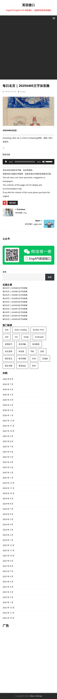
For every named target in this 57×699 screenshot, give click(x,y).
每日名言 (12, 203)
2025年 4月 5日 (10, 91)
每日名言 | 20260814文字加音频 (15, 319)
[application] (28, 161)
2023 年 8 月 (8, 566)
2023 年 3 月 (8, 592)
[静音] (43, 161)
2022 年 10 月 (8, 618)
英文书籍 (8, 365)
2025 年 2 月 (8, 472)
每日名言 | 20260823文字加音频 (15, 288)
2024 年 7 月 (8, 509)
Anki (6, 329)
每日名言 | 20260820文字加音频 (15, 298)
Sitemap (39, 696)
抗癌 (42, 351)
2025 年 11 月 (8, 425)
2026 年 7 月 (8, 384)
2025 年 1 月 (8, 477)
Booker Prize (38, 329)
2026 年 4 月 (8, 400)
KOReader (39, 337)
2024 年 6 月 (8, 514)
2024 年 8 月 (8, 503)
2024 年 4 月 (8, 524)
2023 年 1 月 (8, 602)
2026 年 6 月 (8, 389)
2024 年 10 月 (8, 493)
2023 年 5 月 (8, 581)
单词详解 (22, 344)
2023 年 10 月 (8, 555)
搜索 (4, 272)
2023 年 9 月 (8, 561)
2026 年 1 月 (8, 415)
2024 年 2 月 (8, 535)
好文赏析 (8, 351)
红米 (34, 358)
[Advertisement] (28, 51)
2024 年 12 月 (8, 483)
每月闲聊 (22, 358)
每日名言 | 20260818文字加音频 (15, 305)
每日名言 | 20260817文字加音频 (15, 309)
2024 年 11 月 (8, 488)
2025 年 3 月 (8, 467)
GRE (6, 337)
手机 (32, 351)
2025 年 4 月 (8, 462)
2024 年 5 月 (8, 519)
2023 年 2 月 (8, 597)
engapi (22, 91)
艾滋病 (45, 358)
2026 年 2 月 (8, 410)
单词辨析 (36, 344)
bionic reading (21, 329)
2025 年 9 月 (8, 436)
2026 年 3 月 (8, 405)
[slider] (49, 161)
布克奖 (21, 351)
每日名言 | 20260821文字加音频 (15, 295)
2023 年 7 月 (8, 571)
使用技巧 (8, 344)
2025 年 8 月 (8, 441)
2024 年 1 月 (8, 540)
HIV (16, 337)
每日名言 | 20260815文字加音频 (15, 315)
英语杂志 (22, 365)
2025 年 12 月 (8, 420)
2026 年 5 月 (8, 394)
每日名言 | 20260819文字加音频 (15, 302)
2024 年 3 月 (8, 529)
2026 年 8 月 (8, 379)
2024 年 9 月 (8, 498)
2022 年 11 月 (8, 612)
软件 (34, 365)
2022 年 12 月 (8, 607)
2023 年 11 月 (8, 550)
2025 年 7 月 (8, 446)
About (32, 696)
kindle (26, 337)
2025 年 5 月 (8, 457)
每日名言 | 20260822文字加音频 (15, 291)
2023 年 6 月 (8, 576)
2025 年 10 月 (8, 431)
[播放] (6, 161)
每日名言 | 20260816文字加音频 (15, 312)
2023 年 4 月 (8, 587)
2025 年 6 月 (8, 451)
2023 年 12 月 (8, 545)
